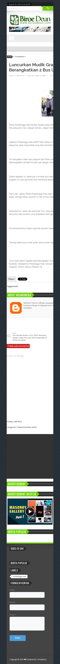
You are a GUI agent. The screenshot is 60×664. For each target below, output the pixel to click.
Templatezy (41, 659)
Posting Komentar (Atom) (27, 427)
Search (48, 8)
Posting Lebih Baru (14, 422)
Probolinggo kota (19, 576)
